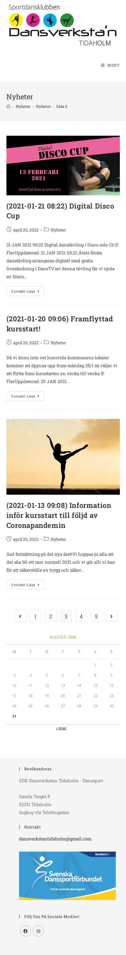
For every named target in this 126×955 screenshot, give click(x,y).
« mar (61, 728)
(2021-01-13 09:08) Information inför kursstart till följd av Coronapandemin (58, 515)
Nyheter (58, 230)
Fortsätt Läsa (28, 292)
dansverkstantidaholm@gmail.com (55, 839)
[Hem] (8, 106)
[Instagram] (38, 930)
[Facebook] (25, 930)
